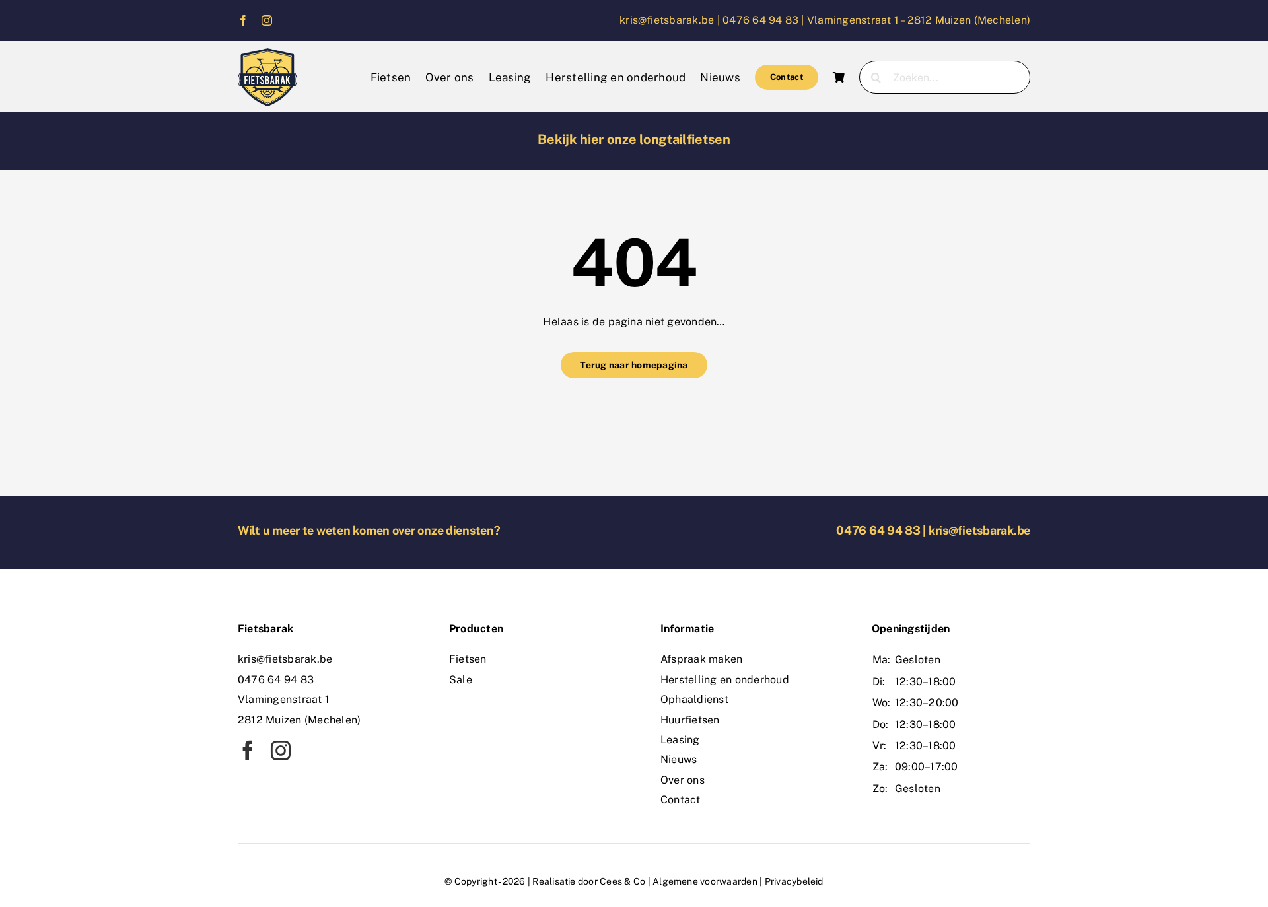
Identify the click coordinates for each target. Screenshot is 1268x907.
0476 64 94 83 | (764, 20)
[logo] (267, 53)
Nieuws (678, 759)
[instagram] (267, 20)
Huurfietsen (690, 720)
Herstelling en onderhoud (724, 679)
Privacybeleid (794, 881)
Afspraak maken (701, 659)
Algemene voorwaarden (704, 881)
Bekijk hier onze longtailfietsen (634, 139)
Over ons (682, 780)
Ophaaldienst (694, 699)
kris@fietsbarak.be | (670, 20)
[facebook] (243, 20)
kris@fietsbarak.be (979, 530)
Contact (680, 799)
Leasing (680, 739)
